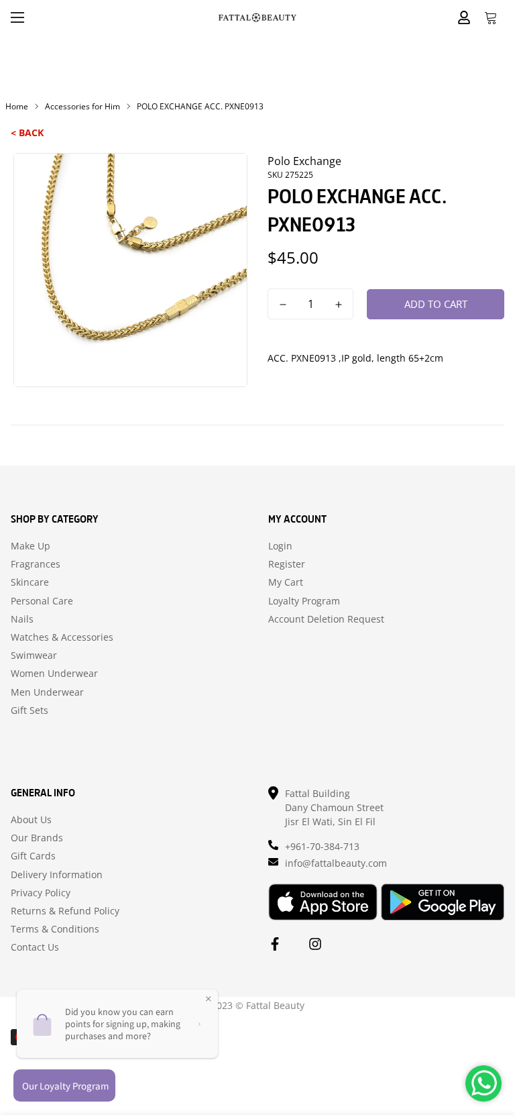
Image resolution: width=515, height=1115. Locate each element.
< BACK (27, 132)
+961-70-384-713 (322, 846)
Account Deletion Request (326, 619)
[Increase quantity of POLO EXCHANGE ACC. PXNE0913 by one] (338, 304)
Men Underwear (47, 692)
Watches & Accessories (62, 637)
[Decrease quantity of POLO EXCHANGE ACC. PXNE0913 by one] (282, 304)
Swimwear (34, 655)
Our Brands (37, 838)
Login (280, 546)
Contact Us (35, 947)
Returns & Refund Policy (65, 911)
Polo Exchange (304, 161)
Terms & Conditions (55, 929)
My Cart (285, 582)
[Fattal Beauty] (257, 17)
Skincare (30, 582)
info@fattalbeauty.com (336, 863)
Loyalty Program (304, 601)
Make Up (30, 546)
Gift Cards (33, 856)
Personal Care (42, 601)
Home (16, 106)
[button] (490, 17)
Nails (22, 619)
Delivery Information (57, 874)
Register (286, 564)
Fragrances (35, 564)
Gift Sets (29, 710)
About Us (31, 819)
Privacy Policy (40, 893)
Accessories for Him (82, 106)
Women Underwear (54, 673)
